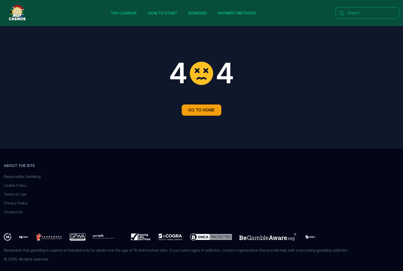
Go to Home (201, 110)
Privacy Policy (16, 203)
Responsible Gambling (22, 176)
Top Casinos (124, 13)
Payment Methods (237, 13)
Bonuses (197, 13)
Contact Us (13, 212)
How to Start (162, 13)
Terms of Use (15, 194)
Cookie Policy (15, 185)
